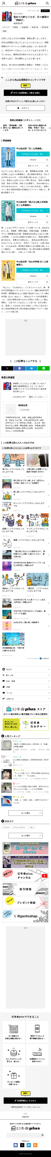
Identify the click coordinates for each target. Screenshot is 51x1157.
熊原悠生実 (22, 405)
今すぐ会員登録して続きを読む (26, 93)
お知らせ (10, 699)
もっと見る (25, 813)
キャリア (6, 27)
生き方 (9, 669)
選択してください (36, 397)
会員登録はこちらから (26, 1101)
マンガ (9, 693)
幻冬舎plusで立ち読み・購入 (32, 154)
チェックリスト (19, 827)
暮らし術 (9, 675)
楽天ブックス (33, 166)
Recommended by (33, 658)
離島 (4, 31)
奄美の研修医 (18, 13)
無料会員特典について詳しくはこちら (26, 1107)
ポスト (46, 11)
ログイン (25, 108)
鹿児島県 (45, 27)
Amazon (33, 160)
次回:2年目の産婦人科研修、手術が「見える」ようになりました (37, 127)
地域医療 (25, 27)
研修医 (15, 27)
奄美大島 (35, 27)
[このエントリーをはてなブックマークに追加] (29, 1146)
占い (32, 827)
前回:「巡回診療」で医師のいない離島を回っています (13, 127)
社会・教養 (10, 681)
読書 (8, 687)
